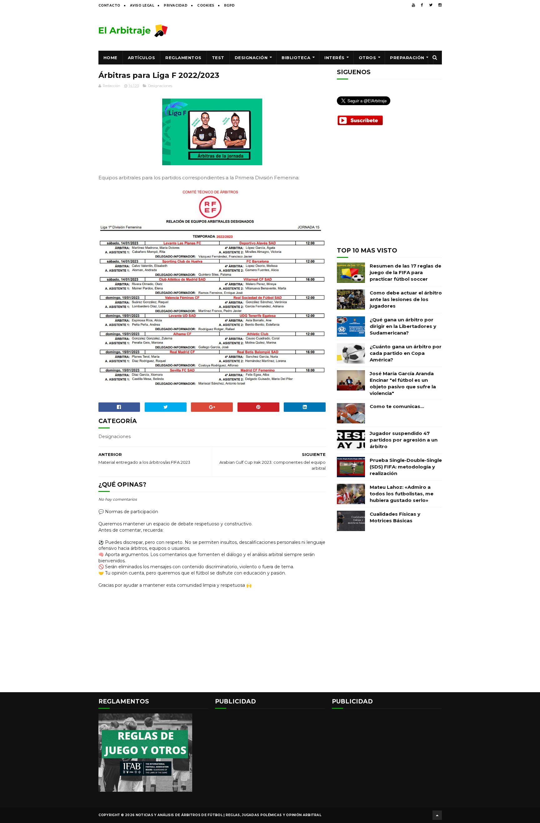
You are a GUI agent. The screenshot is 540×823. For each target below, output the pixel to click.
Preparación (407, 57)
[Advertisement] (328, 30)
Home (110, 57)
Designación (251, 57)
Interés (334, 57)
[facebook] (422, 5)
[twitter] (431, 5)
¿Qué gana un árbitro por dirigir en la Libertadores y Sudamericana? (403, 326)
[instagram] (440, 5)
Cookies (205, 5)
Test (218, 57)
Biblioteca (296, 57)
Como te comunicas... (397, 406)
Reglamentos (183, 57)
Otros (367, 57)
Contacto (109, 5)
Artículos (141, 57)
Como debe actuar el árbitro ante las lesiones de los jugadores (406, 299)
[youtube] (413, 5)
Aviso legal (142, 5)
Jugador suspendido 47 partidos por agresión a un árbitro (404, 439)
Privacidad (176, 5)
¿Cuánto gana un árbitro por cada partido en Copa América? (406, 353)
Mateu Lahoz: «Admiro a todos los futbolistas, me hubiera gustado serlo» (401, 493)
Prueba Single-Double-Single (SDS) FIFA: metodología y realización (406, 466)
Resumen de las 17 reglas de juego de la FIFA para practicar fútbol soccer (405, 272)
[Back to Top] (437, 815)
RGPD (229, 5)
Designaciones (160, 86)
